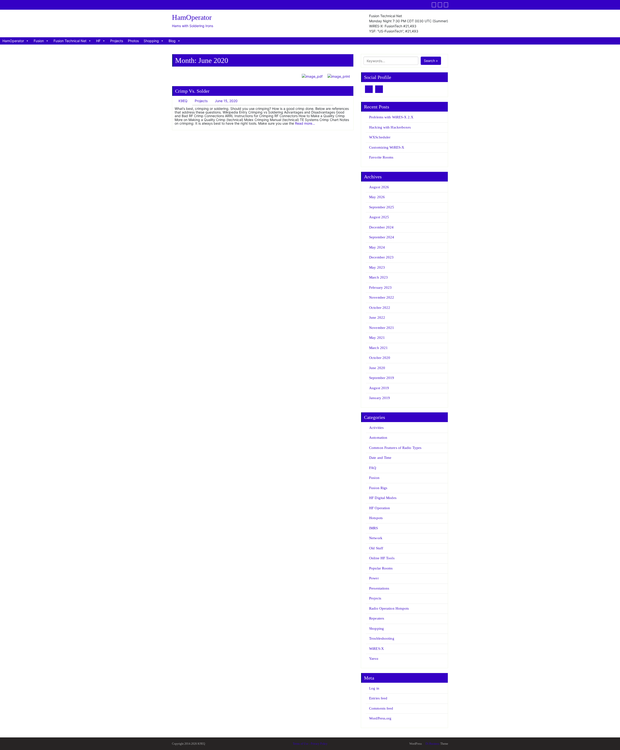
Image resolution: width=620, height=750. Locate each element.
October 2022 (379, 308)
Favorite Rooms (381, 157)
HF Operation (379, 508)
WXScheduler (379, 137)
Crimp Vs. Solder (192, 91)
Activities (376, 428)
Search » (431, 61)
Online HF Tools (382, 558)
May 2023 (377, 267)
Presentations (379, 588)
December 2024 (381, 227)
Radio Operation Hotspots (389, 608)
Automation (378, 437)
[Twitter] (434, 5)
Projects (116, 41)
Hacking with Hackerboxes (390, 127)
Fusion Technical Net (70, 41)
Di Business (432, 743)
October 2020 (379, 358)
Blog (172, 41)
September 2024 (381, 237)
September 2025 (381, 207)
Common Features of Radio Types (395, 448)
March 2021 (378, 348)
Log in (374, 688)
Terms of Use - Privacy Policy (310, 743)
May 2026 (377, 197)
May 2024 (377, 247)
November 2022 (381, 297)
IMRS (373, 528)
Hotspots (376, 518)
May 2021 (377, 338)
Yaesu (373, 658)
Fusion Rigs (378, 488)
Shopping (151, 41)
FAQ (372, 468)
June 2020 (377, 368)
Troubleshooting (381, 638)
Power (374, 578)
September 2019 (381, 378)
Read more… (305, 123)
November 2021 (381, 328)
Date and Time (380, 458)
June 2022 (377, 317)
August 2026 (379, 187)
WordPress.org (380, 718)
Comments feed (381, 708)
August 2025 (379, 217)
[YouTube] (440, 5)
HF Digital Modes (382, 498)
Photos (133, 41)
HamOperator (13, 41)
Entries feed (378, 698)
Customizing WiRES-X (386, 147)
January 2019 (379, 398)
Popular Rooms (381, 568)
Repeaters (376, 618)
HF (98, 41)
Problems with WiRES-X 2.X (391, 117)
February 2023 (380, 287)
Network (375, 538)
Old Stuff (376, 548)
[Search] (446, 5)
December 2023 (381, 257)
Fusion (39, 41)
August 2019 (379, 388)
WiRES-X (376, 649)
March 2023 (378, 277)
